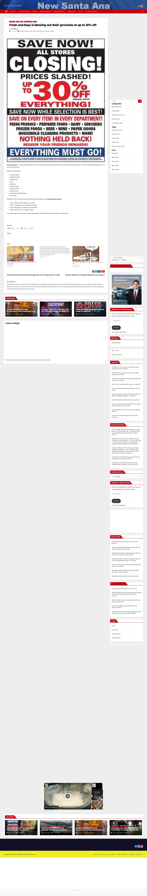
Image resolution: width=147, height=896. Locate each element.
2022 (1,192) (115, 169)
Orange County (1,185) (118, 146)
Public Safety (88, 307)
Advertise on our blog (105, 854)
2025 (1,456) (115, 157)
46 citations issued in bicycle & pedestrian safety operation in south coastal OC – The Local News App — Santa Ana (126, 440)
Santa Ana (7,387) (117, 106)
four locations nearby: (54, 199)
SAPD (80, 11)
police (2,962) (115, 138)
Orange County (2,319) (118, 115)
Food (22, 21)
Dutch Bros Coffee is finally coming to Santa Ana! (125, 400)
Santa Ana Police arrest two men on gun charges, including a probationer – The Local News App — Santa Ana (125, 449)
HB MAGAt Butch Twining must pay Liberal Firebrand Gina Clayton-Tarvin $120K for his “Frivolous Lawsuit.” (126, 594)
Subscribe (116, 327)
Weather (64, 825)
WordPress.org (116, 638)
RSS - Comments (116, 354)
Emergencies (45, 825)
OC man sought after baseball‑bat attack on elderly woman (126, 433)
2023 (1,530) (115, 165)
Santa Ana (71, 11)
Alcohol (43, 307)
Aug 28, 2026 (46, 314)
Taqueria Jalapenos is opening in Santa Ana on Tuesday (84, 275)
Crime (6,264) (115, 111)
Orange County (59, 11)
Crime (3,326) (115, 134)
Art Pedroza (14, 29)
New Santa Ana (31, 854)
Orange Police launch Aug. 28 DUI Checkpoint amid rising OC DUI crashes (55, 311)
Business (9, 307)
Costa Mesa (12, 21)
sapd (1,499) (115, 142)
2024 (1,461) (115, 161)
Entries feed (115, 629)
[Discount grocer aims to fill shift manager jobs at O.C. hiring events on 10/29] (88, 253)
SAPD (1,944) (115, 119)
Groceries (47, 31)
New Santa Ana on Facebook (120, 266)
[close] (74, 890)
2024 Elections (24, 11)
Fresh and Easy (40, 31)
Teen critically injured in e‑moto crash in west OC (90, 310)
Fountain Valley (27, 21)
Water (59, 825)
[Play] (97, 798)
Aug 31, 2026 (11, 314)
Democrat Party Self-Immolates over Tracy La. (124, 588)
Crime (35, 11)
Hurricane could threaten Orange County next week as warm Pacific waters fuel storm (55, 830)
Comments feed (116, 633)
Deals (17, 21)
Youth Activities (91, 11)
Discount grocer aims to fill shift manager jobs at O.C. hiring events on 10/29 (33, 275)
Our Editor (132, 854)
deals (26, 31)
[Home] (6, 11)
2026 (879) (115, 153)
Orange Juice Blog (119, 584)
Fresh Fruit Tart (54, 785)
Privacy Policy (139, 854)
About (98, 854)
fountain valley (32, 31)
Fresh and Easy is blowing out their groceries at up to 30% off (52, 25)
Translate (123, 260)
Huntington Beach (124, 825)
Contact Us (113, 854)
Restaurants (28, 307)
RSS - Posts (115, 350)
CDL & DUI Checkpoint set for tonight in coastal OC (126, 384)
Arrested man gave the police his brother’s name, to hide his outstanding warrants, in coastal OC (125, 831)
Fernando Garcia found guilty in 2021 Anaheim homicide (21, 829)
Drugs (52, 307)
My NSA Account (125, 854)
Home (13, 11)
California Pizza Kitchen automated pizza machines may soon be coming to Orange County (21, 312)
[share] (88, 784)
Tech (33, 307)
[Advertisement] (126, 49)
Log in (113, 625)
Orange (34, 21)
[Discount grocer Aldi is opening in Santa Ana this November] (56, 252)
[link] (46, 785)
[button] (142, 11)
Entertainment (45, 11)
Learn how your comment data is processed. (39, 360)
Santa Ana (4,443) (117, 130)
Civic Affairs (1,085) (117, 123)
